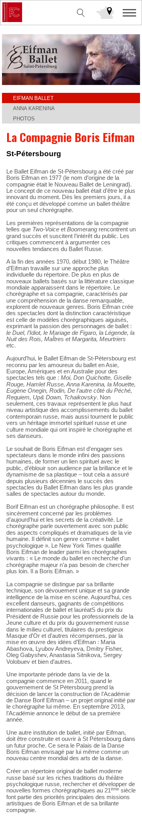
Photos (24, 119)
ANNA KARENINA (34, 108)
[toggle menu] (129, 12)
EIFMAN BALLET (33, 98)
